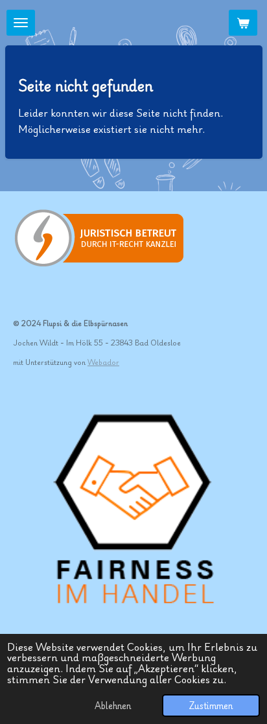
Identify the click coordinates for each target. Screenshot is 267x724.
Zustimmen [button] (211, 705)
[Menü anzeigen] (20, 23)
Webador (103, 362)
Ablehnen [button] (113, 705)
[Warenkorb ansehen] (243, 23)
